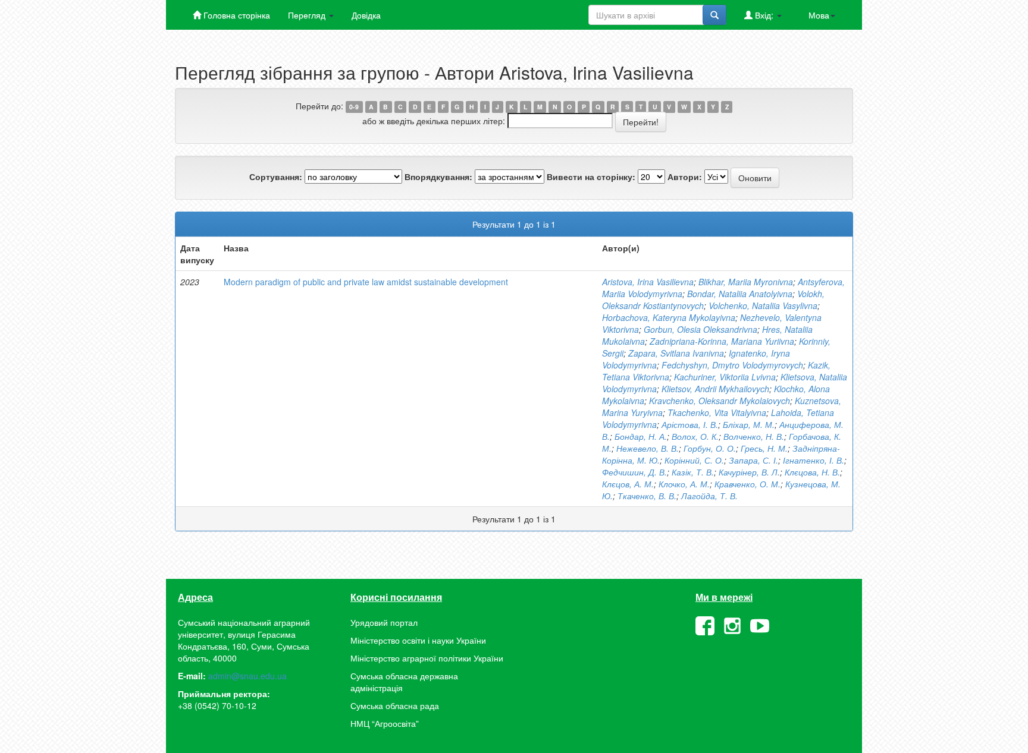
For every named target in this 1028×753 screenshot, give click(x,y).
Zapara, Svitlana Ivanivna (676, 353)
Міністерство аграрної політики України (426, 658)
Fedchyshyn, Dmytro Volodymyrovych (732, 365)
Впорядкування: (438, 176)
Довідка (366, 15)
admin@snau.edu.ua (247, 676)
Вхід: (764, 15)
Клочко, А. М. (684, 484)
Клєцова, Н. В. (812, 472)
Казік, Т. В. (693, 472)
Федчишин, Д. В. (634, 472)
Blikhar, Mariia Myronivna (745, 282)
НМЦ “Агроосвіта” (384, 723)
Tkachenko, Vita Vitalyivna (716, 412)
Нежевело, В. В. (647, 448)
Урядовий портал (384, 622)
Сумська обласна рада (394, 705)
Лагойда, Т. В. (709, 496)
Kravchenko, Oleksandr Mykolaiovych (719, 401)
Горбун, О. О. (710, 448)
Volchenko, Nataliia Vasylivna (763, 305)
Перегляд (308, 15)
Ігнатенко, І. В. (813, 460)
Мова (818, 15)
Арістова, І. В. (690, 424)
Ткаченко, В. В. (647, 496)
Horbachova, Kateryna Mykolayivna (668, 317)
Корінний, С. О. (694, 460)
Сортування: (275, 176)
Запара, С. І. (753, 460)
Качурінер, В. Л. (749, 472)
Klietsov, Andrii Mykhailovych (715, 389)
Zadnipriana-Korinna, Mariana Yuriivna (722, 341)
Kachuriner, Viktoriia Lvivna (725, 377)
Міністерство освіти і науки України (418, 640)
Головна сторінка (235, 15)
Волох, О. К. (695, 436)
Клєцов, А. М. (628, 484)
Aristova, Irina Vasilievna (648, 282)
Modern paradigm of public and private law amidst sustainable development (366, 282)
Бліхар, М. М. (749, 424)
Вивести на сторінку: (591, 176)
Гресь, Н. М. (764, 448)
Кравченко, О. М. (747, 484)
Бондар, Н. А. (641, 436)
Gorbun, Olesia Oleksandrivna (700, 329)
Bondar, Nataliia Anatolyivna (739, 294)
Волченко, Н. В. (753, 436)
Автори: (684, 176)
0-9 (354, 106)
